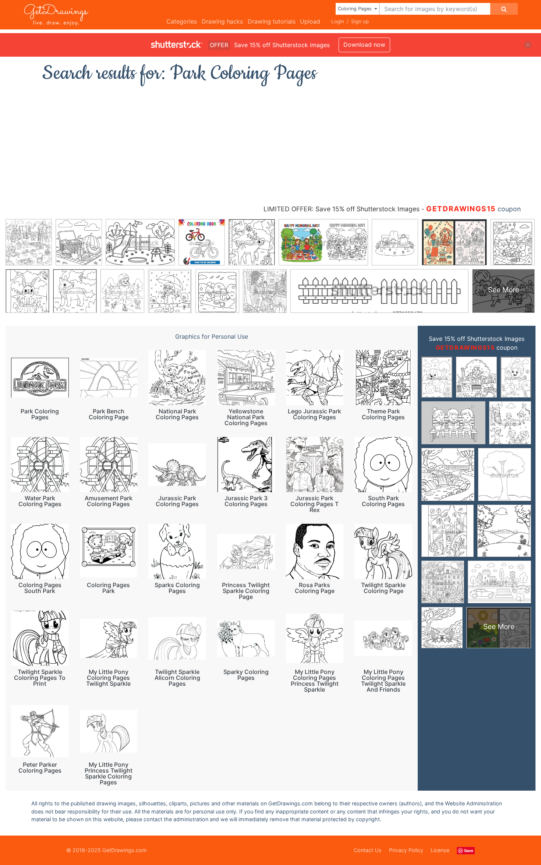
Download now (364, 44)
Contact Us (368, 850)
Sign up (360, 21)
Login (337, 21)
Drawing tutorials (272, 21)
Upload (310, 21)
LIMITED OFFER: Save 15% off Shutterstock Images (342, 209)
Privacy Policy (406, 850)
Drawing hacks (222, 21)
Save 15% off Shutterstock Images (476, 338)
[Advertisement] (270, 141)
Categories (181, 21)
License (440, 850)
